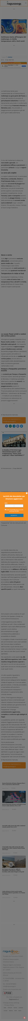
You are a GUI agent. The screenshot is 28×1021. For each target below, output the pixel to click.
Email (6, 503)
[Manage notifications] (24, 1018)
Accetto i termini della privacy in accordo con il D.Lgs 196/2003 (14, 510)
